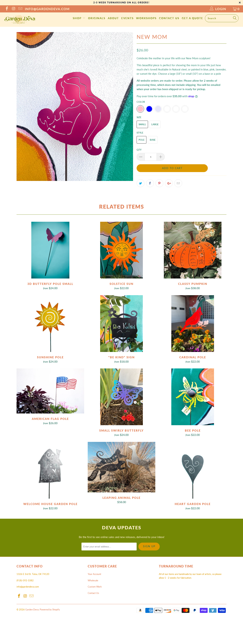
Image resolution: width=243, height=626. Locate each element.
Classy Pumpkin (192, 250)
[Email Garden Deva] (20, 9)
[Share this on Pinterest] (159, 183)
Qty (139, 149)
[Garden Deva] (19, 19)
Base (152, 139)
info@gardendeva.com (47, 9)
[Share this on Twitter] (140, 183)
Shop (78, 18)
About (113, 18)
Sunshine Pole (50, 323)
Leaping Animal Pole (121, 467)
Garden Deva (32, 609)
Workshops (146, 18)
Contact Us (169, 18)
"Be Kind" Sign (121, 323)
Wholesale (93, 580)
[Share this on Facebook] (150, 183)
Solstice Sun (121, 250)
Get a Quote (192, 18)
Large (155, 124)
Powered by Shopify (50, 609)
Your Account (94, 574)
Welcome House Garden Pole (50, 470)
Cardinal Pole (192, 323)
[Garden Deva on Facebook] (6, 9)
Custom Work (95, 586)
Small (142, 124)
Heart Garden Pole (192, 470)
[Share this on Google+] (169, 183)
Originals (96, 18)
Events (127, 18)
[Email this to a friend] (178, 183)
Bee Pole (192, 396)
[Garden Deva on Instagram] (13, 9)
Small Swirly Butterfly (121, 396)
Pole (141, 139)
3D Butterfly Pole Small (50, 250)
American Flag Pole (50, 390)
